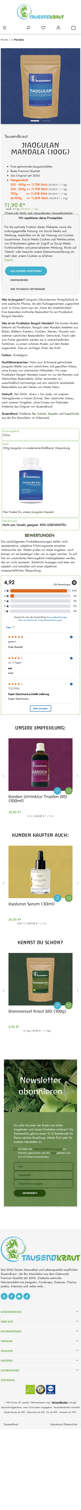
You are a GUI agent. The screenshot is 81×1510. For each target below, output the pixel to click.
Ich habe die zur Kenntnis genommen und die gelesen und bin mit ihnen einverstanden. (44, 1153)
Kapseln (53, 413)
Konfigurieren (19, 280)
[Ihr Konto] (58, 27)
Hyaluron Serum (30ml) (31, 904)
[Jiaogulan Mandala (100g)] (40, 86)
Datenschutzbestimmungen (47, 1149)
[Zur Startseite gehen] (40, 12)
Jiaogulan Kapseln (43, 512)
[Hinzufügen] (57, 791)
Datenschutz (70, 1424)
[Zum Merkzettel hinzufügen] (69, 791)
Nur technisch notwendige (28, 289)
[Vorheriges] (5, 86)
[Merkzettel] (43, 27)
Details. (9, 260)
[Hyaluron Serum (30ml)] (40, 872)
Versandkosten (60, 1402)
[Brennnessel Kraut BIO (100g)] (40, 979)
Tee (34, 413)
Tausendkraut (16, 136)
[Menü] (4, 27)
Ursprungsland (11, 431)
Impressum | (57, 1424)
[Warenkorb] (73, 27)
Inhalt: (6, 444)
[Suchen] (28, 27)
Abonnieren (29, 1193)
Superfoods (71, 413)
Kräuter (41, 413)
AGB (53, 1153)
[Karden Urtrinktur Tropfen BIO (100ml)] (40, 764)
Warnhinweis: (10, 521)
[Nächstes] (75, 86)
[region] (40, 86)
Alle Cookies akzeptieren (26, 271)
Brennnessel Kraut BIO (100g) (37, 1011)
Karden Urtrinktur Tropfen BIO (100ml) (37, 798)
